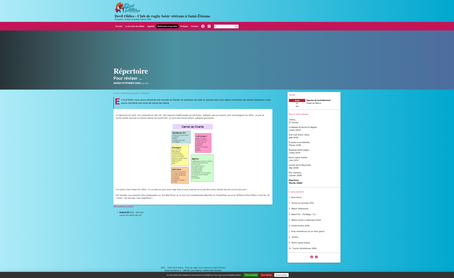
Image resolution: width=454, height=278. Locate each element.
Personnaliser (281, 275)
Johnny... (295, 237)
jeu (297, 106)
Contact (194, 26)
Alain (146, 83)
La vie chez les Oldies (134, 26)
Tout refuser (266, 275)
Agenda (150, 26)
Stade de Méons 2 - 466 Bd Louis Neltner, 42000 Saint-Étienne (193, 270)
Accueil (118, 26)
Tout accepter (251, 275)
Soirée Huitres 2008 (300, 225)
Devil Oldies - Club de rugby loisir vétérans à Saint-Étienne (162, 16)
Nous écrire (296, 197)
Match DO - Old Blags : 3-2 (303, 214)
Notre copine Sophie (301, 242)
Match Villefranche (300, 208)
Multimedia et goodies (167, 26)
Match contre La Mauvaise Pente (306, 220)
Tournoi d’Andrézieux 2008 (304, 248)
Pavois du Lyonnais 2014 (303, 203)
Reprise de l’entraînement (319, 100)
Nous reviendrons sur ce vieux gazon (307, 231)
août (297, 100)
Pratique (184, 26)
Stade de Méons (314, 103)
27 (297, 103)
